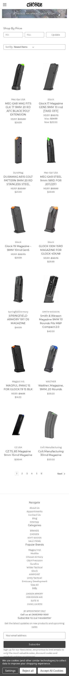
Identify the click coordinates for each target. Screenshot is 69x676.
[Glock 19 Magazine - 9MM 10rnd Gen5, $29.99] (18, 219)
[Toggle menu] (4, 4)
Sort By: (9, 47)
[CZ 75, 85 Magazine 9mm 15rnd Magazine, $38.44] (18, 424)
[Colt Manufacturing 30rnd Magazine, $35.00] (51, 424)
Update (56, 34)
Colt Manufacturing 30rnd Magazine (51, 453)
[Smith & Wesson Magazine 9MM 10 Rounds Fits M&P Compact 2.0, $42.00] (51, 289)
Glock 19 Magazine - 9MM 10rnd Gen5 (18, 248)
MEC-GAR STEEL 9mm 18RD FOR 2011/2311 (51, 180)
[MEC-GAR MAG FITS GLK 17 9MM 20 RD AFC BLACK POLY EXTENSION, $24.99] (18, 76)
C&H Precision (35, 560)
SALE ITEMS (34, 541)
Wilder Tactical (35, 567)
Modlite (34, 553)
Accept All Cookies (51, 671)
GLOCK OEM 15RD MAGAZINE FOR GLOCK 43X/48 (51, 250)
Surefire (34, 564)
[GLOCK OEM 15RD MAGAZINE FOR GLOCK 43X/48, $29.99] (51, 219)
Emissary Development (34, 581)
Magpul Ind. (34, 550)
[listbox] (25, 47)
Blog (34, 518)
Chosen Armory (34, 557)
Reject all (28, 671)
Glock (34, 571)
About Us (35, 508)
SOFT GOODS (35, 537)
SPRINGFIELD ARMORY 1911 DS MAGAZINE (18, 319)
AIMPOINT (34, 574)
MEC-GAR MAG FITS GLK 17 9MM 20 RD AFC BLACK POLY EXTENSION (18, 109)
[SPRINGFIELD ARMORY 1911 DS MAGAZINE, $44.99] (18, 289)
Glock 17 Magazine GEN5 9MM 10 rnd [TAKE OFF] (51, 107)
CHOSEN (34, 534)
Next (60, 473)
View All (35, 584)
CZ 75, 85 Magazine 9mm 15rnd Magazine (18, 453)
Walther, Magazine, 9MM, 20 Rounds (50, 387)
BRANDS (34, 530)
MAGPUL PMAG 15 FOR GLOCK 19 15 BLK (18, 387)
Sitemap (34, 521)
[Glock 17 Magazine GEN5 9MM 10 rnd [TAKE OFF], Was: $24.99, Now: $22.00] (51, 76)
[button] (34, 13)
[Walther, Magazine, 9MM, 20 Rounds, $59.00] (51, 359)
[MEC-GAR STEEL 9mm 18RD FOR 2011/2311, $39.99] (51, 150)
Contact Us (34, 515)
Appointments (35, 511)
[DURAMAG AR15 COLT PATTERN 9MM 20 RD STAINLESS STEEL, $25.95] (18, 150)
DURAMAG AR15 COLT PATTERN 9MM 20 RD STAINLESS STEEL (18, 180)
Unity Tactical (34, 577)
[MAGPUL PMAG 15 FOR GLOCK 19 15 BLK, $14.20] (18, 359)
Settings (10, 671)
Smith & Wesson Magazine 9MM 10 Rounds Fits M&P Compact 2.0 (51, 321)
